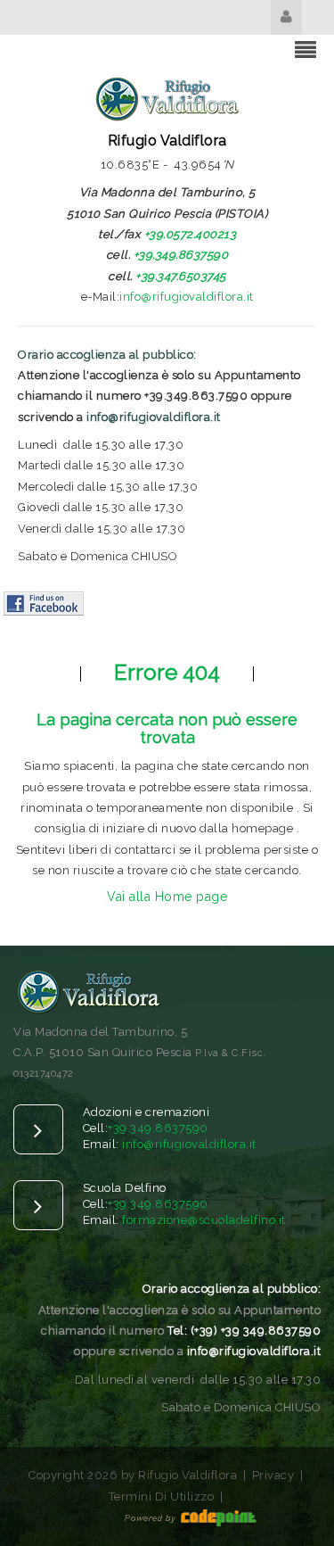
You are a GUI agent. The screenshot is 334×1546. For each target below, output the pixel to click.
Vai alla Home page (167, 896)
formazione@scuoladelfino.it (204, 1220)
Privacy (273, 1475)
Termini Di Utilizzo (162, 1496)
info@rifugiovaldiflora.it (186, 296)
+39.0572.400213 (190, 234)
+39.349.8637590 (181, 254)
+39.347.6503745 (180, 276)
